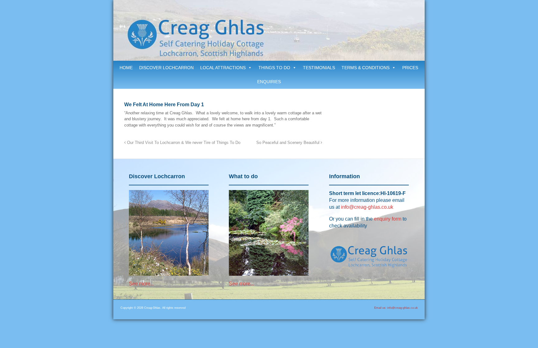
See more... (141, 283)
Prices (410, 67)
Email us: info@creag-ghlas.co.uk (396, 307)
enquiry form (387, 219)
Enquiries (269, 81)
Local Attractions (223, 67)
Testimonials (319, 67)
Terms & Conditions (365, 67)
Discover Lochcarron (166, 67)
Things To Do (274, 67)
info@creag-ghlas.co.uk (367, 207)
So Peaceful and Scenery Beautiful (288, 143)
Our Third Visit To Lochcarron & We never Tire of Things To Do (183, 143)
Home (126, 67)
